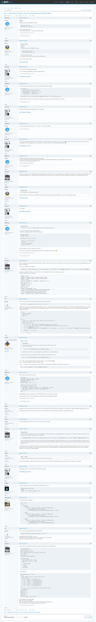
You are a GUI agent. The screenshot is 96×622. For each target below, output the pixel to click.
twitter (21, 197)
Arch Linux (7, 2)
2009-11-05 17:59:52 (23, 171)
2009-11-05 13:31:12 (23, 66)
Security (82, 2)
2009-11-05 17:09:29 (23, 106)
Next (33, 15)
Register (16, 8)
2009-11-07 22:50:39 (23, 298)
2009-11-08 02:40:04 (23, 337)
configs (26, 197)
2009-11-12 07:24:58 (23, 406)
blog (23, 197)
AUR (87, 2)
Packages (62, 2)
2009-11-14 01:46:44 (23, 528)
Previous (9, 15)
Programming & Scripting (16, 13)
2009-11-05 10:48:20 (23, 17)
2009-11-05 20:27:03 (23, 187)
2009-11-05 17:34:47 (23, 155)
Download (92, 2)
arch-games (28, 76)
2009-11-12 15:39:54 (23, 428)
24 (16, 15)
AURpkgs (23, 76)
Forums (67, 2)
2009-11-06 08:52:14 (23, 260)
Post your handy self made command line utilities (37, 13)
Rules (8, 8)
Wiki (72, 2)
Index (5, 8)
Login (20, 8)
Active (85, 9)
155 (30, 15)
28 (25, 15)
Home (56, 2)
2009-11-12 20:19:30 (23, 483)
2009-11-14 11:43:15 (23, 543)
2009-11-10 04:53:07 (23, 372)
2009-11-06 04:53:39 (23, 222)
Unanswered (89, 9)
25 (18, 15)
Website (7, 54)
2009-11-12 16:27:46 (23, 466)
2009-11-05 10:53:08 (23, 40)
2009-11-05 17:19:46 (23, 139)
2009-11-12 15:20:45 (23, 419)
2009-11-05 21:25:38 (23, 206)
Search (12, 8)
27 (23, 15)
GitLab (76, 2)
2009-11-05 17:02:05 (23, 83)
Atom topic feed (89, 616)
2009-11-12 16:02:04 (23, 453)
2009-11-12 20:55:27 (23, 497)
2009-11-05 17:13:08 (23, 123)
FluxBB (90, 617)
